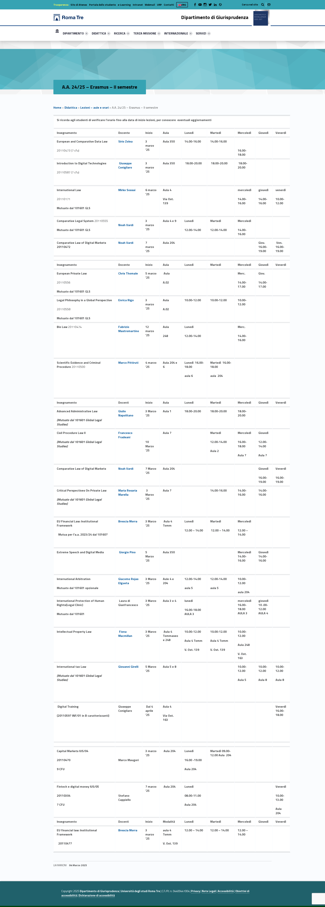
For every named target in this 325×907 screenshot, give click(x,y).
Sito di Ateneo (79, 5)
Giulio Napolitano (125, 413)
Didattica (71, 107)
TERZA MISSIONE (144, 33)
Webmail (150, 5)
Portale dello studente (102, 5)
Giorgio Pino (127, 552)
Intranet (138, 5)
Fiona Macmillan (125, 633)
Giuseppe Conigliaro (125, 165)
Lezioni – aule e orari (94, 107)
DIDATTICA (99, 33)
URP (159, 5)
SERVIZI (201, 33)
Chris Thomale (128, 273)
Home (57, 33)
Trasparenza (60, 5)
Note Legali (209, 891)
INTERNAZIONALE (176, 33)
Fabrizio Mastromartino (128, 329)
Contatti (169, 5)
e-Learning (124, 5)
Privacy (195, 891)
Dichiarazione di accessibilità (97, 895)
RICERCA (119, 33)
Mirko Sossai (126, 190)
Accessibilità (226, 891)
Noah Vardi (125, 225)
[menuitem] (57, 33)
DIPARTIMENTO (73, 33)
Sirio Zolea (125, 141)
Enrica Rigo (126, 300)
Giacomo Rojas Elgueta (128, 581)
